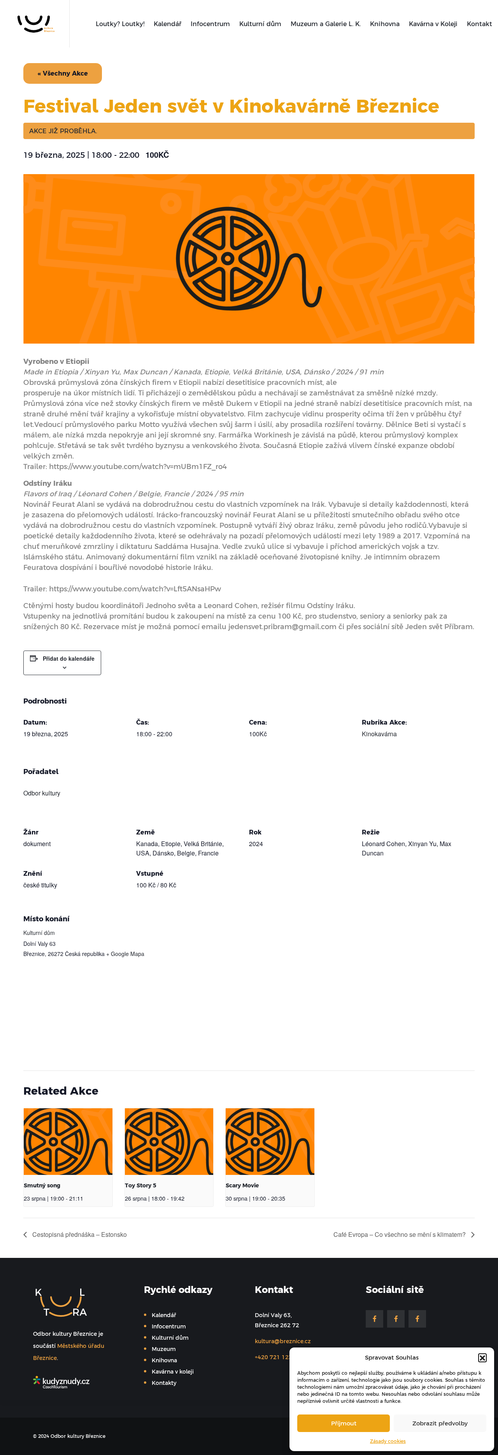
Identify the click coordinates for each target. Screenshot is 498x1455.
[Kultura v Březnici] (374, 1319)
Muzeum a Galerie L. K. (326, 23)
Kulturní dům (260, 23)
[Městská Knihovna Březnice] (396, 1319)
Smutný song (42, 1185)
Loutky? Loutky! (120, 23)
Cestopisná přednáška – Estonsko (79, 1234)
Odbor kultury (41, 792)
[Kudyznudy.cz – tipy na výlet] (78, 1382)
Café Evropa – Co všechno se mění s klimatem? (400, 1234)
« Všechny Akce (63, 73)
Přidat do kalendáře (69, 658)
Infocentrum (210, 23)
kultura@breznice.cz (283, 1341)
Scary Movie (242, 1185)
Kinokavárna (379, 733)
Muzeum (164, 1349)
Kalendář (167, 23)
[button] (482, 1358)
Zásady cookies (388, 1441)
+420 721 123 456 (279, 1357)
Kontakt (479, 23)
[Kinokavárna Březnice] (417, 1319)
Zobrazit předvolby (440, 1423)
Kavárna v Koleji (433, 23)
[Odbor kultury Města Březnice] (33, 22)
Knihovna (385, 23)
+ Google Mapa (125, 954)
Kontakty (164, 1383)
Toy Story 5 (140, 1185)
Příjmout (343, 1423)
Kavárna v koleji (173, 1372)
